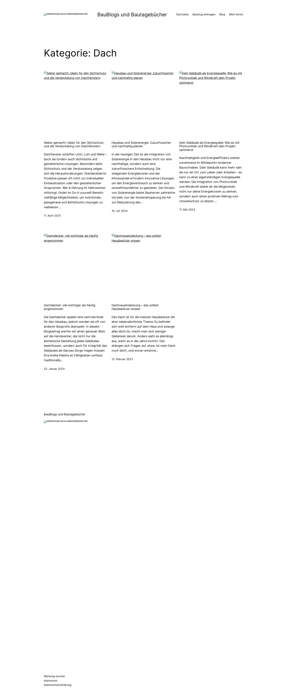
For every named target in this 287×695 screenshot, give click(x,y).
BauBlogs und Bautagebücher (132, 14)
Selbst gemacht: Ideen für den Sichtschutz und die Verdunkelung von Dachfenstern (74, 144)
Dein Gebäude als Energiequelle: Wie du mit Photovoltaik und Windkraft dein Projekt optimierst (209, 146)
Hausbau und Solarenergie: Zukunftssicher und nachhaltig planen (141, 144)
